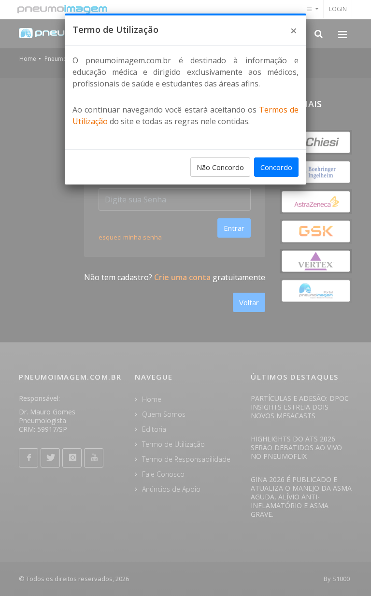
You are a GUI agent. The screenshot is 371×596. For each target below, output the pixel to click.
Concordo (276, 167)
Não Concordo (220, 167)
